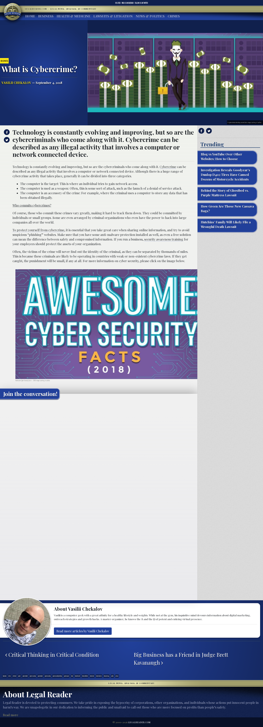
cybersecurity (48, 676)
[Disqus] (98, 450)
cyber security (33, 676)
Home (30, 16)
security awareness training (163, 239)
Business (46, 16)
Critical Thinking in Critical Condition (53, 654)
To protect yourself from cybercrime (38, 230)
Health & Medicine (73, 16)
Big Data (4, 676)
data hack (92, 676)
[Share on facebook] (6, 132)
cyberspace (66, 676)
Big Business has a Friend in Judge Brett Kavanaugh (181, 658)
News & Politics (150, 16)
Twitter (141, 3)
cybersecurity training (57, 676)
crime (9, 676)
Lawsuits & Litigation (113, 16)
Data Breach (77, 676)
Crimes (174, 16)
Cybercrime (168, 167)
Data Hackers (99, 676)
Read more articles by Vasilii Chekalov (82, 631)
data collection (85, 676)
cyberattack (40, 676)
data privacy (106, 676)
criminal (14, 676)
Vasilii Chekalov (16, 83)
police (112, 676)
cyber (19, 676)
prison (117, 676)
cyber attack (25, 676)
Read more (10, 715)
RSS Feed (118, 3)
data (72, 676)
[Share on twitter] (6, 140)
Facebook (128, 3)
